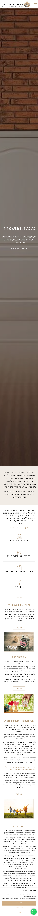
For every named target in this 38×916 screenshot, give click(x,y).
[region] (19, 902)
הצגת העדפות (19, 907)
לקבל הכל (19, 902)
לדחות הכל (19, 912)
